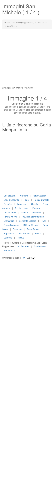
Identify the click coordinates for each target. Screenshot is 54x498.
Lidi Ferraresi (23, 246)
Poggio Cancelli (41, 199)
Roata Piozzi (33, 229)
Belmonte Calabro (27, 220)
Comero (24, 195)
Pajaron (36, 208)
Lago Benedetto (11, 199)
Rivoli (43, 220)
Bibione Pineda (30, 225)
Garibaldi (37, 212)
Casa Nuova (9, 195)
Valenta (24, 212)
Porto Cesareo (39, 195)
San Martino (24, 233)
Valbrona (8, 237)
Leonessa (21, 204)
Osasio (34, 204)
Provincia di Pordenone (33, 216)
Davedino (17, 229)
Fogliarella (9, 233)
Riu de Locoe (21, 208)
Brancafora (9, 220)
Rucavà (20, 237)
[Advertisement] (27, 59)
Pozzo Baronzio (11, 225)
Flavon (38, 233)
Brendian (8, 204)
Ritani (26, 199)
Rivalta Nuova (10, 216)
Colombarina (10, 212)
